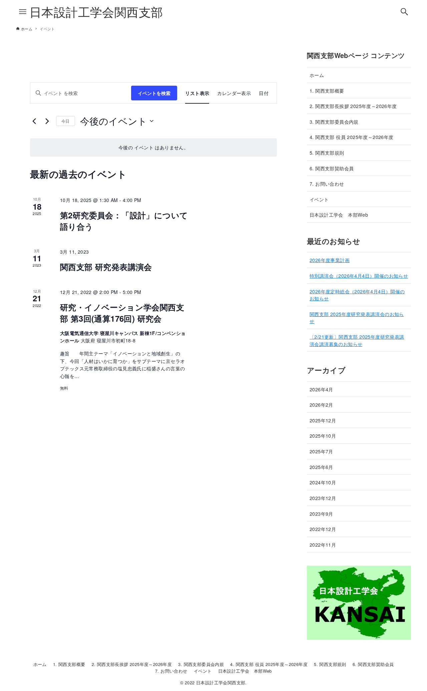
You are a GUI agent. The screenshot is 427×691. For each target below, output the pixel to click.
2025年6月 (321, 466)
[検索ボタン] (404, 11)
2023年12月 (323, 497)
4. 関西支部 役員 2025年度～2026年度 (352, 136)
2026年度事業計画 (330, 259)
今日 (65, 121)
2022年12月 (323, 528)
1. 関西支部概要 (327, 90)
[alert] (153, 147)
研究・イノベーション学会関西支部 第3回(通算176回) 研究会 (122, 312)
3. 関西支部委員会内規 (334, 121)
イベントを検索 (154, 93)
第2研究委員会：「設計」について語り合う (124, 220)
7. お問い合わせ (327, 183)
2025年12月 (323, 420)
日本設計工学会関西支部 (96, 11)
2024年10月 (323, 482)
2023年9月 (321, 513)
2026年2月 (321, 404)
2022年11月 (323, 544)
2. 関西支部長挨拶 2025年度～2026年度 (353, 105)
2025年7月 (321, 451)
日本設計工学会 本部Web (339, 214)
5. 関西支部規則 (327, 152)
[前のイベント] (34, 121)
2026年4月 (321, 389)
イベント (319, 199)
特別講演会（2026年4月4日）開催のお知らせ (359, 275)
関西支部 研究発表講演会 (106, 266)
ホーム (317, 74)
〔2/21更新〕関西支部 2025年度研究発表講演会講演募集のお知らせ (357, 340)
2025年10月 (323, 435)
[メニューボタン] (22, 11)
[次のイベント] (47, 121)
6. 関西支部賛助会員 (332, 168)
